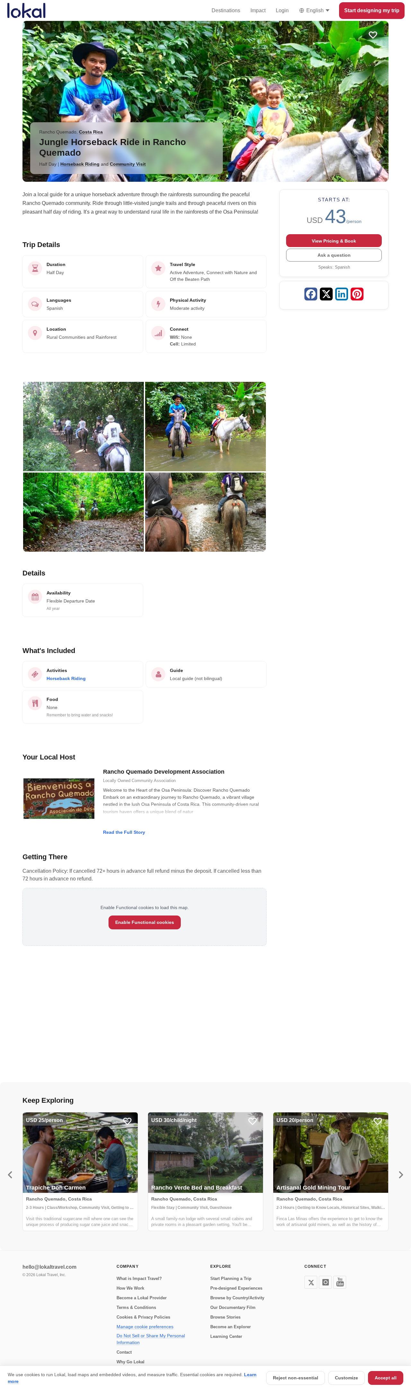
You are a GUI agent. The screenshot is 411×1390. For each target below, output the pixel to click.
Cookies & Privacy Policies (143, 1317)
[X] (310, 1282)
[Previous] (10, 1175)
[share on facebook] (310, 295)
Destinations (226, 10)
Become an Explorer (230, 1326)
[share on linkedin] (341, 295)
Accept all (386, 1377)
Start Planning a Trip (230, 1278)
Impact (258, 10)
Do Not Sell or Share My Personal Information (151, 1339)
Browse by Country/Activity (237, 1297)
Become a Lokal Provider (142, 1297)
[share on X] (326, 295)
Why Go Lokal (130, 1361)
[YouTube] (339, 1282)
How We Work (130, 1288)
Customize (346, 1377)
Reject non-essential (295, 1377)
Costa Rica (91, 131)
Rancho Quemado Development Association (163, 772)
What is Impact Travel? (139, 1278)
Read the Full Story (124, 832)
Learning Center (226, 1336)
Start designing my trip (371, 10)
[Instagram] (325, 1282)
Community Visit (128, 164)
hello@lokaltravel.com (49, 1267)
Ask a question (334, 255)
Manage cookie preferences (145, 1326)
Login (282, 10)
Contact (124, 1352)
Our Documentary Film (233, 1307)
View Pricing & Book (334, 241)
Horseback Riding (80, 164)
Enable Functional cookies (144, 922)
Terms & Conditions (136, 1307)
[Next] (401, 1175)
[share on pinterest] (357, 295)
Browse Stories (225, 1317)
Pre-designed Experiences (236, 1288)
